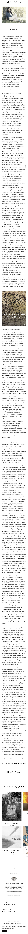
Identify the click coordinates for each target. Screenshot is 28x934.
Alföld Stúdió (19, 919)
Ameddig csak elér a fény (12, 823)
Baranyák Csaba (14, 873)
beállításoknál (23, 926)
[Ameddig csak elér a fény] (11, 806)
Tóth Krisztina (18, 895)
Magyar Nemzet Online (20, 763)
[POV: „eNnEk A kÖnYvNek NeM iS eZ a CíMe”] (11, 837)
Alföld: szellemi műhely (10, 919)
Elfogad (5, 930)
